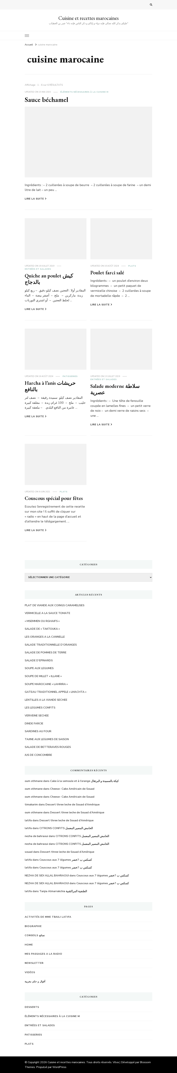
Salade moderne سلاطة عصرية (115, 389)
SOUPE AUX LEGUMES (39, 668)
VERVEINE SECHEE (37, 715)
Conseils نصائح (35, 935)
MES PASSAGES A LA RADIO (43, 954)
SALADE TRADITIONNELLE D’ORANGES (51, 645)
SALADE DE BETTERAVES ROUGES (48, 747)
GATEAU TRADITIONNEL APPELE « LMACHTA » (55, 692)
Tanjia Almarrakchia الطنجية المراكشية (63, 891)
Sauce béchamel (46, 99)
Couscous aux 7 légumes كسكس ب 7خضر (65, 860)
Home (29, 944)
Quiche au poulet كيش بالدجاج (49, 279)
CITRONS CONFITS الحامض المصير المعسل (66, 828)
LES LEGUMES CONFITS (40, 708)
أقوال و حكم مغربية (35, 981)
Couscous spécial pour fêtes (54, 498)
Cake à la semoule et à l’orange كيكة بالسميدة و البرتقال (84, 781)
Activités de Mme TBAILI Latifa (48, 917)
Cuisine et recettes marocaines (88, 18)
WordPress (59, 1067)
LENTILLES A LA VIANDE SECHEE (46, 700)
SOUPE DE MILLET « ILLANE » (43, 676)
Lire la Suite (34, 198)
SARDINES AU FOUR (38, 731)
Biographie (33, 926)
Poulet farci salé (107, 272)
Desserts (32, 1007)
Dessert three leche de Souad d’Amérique (72, 804)
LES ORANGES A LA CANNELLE (45, 637)
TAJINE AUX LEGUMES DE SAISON (47, 739)
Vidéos (30, 972)
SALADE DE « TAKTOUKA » (42, 629)
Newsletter (34, 963)
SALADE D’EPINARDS (39, 660)
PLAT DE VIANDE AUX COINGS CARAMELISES (54, 605)
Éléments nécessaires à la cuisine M (84, 92)
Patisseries (70, 376)
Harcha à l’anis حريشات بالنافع (50, 386)
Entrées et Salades (38, 269)
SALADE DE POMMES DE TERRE (45, 652)
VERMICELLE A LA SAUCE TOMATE (47, 613)
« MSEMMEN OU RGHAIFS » (42, 621)
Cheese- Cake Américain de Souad (72, 789)
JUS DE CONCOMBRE (38, 755)
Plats (132, 265)
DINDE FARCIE (34, 723)
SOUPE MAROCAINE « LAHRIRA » (46, 684)
